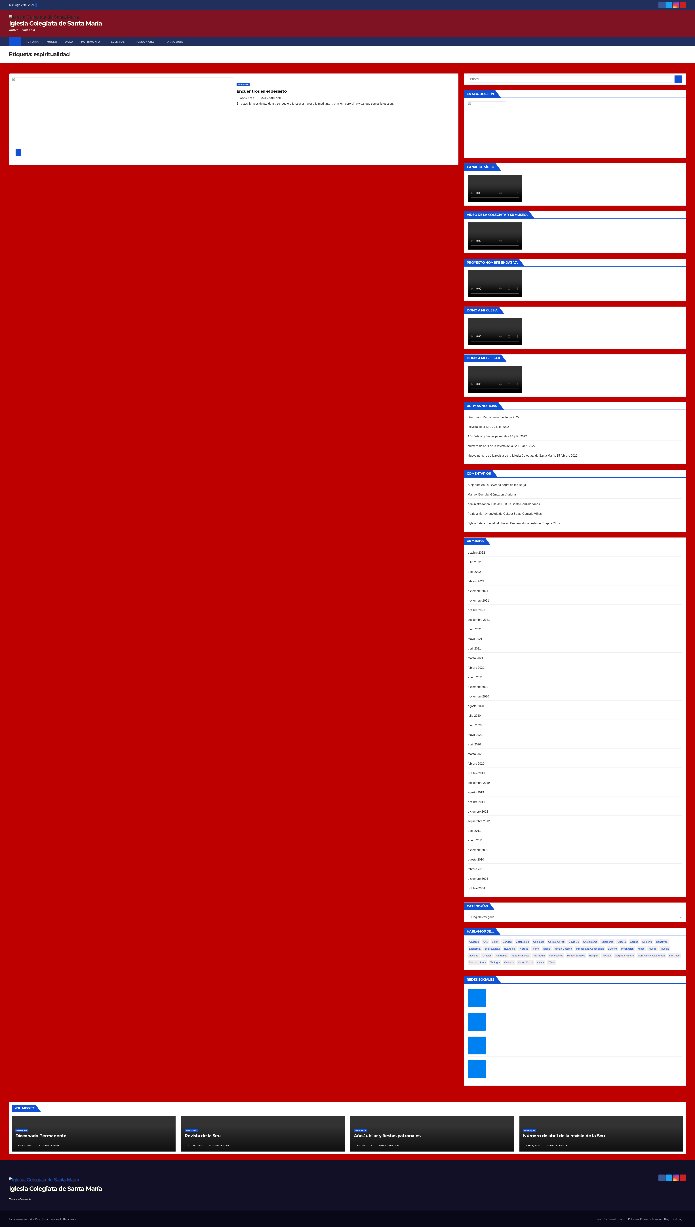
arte (485, 941)
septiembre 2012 (479, 821)
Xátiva (551, 962)
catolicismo (522, 941)
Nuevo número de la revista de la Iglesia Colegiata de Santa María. (512, 455)
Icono (535, 948)
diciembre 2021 (478, 591)
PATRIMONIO (90, 41)
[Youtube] (477, 1069)
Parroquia (243, 84)
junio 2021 (475, 629)
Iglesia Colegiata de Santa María (55, 23)
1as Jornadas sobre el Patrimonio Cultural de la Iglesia (633, 1219)
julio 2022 (474, 562)
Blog (666, 1219)
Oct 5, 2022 (25, 1145)
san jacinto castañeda (651, 955)
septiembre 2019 (479, 782)
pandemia (501, 955)
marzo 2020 (475, 754)
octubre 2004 (476, 888)
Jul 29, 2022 (195, 1145)
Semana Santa (477, 962)
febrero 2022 (476, 581)
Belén (495, 941)
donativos (661, 941)
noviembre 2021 (478, 600)
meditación (627, 948)
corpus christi (556, 941)
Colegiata (538, 941)
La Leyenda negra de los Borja (505, 484)
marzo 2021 (475, 658)
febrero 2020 (476, 763)
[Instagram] (477, 1045)
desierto (647, 941)
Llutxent (612, 948)
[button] (683, 41)
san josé (674, 955)
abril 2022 (474, 571)
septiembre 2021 (479, 619)
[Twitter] (477, 998)
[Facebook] (477, 1022)
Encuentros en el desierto (262, 91)
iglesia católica (563, 948)
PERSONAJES (145, 41)
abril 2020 (474, 744)
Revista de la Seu (479, 426)
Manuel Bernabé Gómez (484, 494)
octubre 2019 (476, 773)
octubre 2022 (476, 552)
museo (652, 948)
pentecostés (556, 955)
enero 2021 (475, 677)
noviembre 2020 (478, 696)
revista (607, 955)
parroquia (539, 955)
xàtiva (540, 962)
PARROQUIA (174, 41)
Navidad (473, 955)
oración (487, 955)
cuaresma (607, 941)
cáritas (634, 941)
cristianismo (590, 941)
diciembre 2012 (478, 811)
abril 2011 (474, 830)
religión (593, 955)
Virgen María (525, 962)
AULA (69, 41)
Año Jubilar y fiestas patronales (488, 436)
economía (475, 948)
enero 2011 (475, 840)
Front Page (677, 1219)
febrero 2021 (476, 667)
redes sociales (576, 955)
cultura (622, 941)
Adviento (474, 941)
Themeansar (69, 1219)
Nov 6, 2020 (246, 98)
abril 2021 (474, 648)
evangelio (509, 948)
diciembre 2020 (478, 686)
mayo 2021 (475, 638)
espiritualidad (492, 948)
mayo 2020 (475, 734)
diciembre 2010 (478, 849)
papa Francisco (520, 955)
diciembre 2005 (478, 878)
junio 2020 (475, 725)
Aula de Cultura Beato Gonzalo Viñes (515, 504)
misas (641, 948)
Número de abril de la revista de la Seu (493, 446)
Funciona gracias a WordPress (25, 1219)
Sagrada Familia (624, 955)
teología (495, 962)
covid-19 (574, 941)
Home (598, 1219)
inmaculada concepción (590, 948)
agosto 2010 (476, 859)
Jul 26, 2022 (364, 1145)
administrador (270, 98)
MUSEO (52, 41)
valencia (509, 962)
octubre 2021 (476, 610)
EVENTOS (118, 41)
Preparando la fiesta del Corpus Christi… (537, 523)
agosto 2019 (476, 792)
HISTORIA (32, 41)
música (665, 948)
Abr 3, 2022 (533, 1145)
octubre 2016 (476, 802)
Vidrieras (511, 494)
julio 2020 (474, 715)
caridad (507, 941)
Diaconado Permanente (483, 417)
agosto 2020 (476, 706)
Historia (524, 948)
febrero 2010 (476, 869)
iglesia (546, 948)
